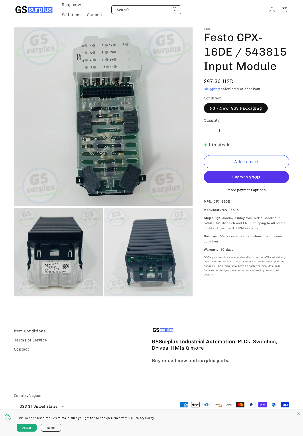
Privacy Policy (144, 418)
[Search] (175, 9)
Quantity (212, 120)
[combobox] (146, 9)
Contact (21, 349)
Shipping (212, 89)
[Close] (298, 414)
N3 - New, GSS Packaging (236, 108)
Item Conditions (30, 330)
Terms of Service (30, 340)
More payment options (246, 190)
